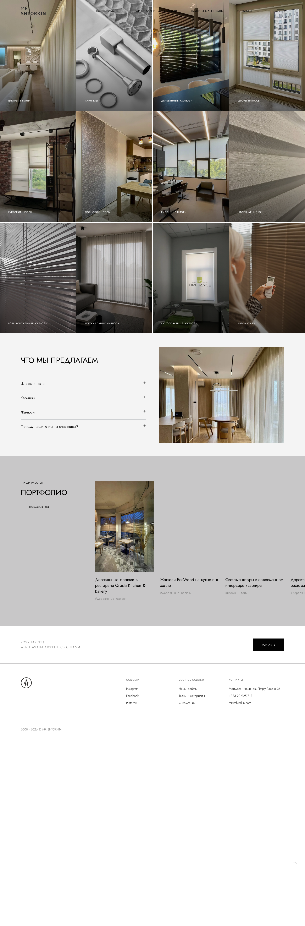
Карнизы (28, 398)
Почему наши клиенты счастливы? (49, 426)
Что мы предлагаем (59, 360)
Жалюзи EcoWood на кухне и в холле (124, 582)
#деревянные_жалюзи (111, 593)
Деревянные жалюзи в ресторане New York (246, 582)
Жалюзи (28, 412)
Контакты (244, 11)
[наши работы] (32, 482)
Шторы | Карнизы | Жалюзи (154, 11)
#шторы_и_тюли (171, 593)
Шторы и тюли (33, 383)
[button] (83, 384)
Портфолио (44, 492)
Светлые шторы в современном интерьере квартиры (189, 582)
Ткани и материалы (207, 11)
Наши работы (107, 11)
